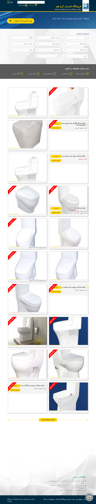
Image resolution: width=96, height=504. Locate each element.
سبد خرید (31, 5)
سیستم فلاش (83, 43)
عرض (85, 56)
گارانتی (30, 37)
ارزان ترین (32, 73)
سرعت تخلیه (83, 50)
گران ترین (16, 73)
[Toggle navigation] (8, 2)
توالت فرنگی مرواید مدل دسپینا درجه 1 (73, 156)
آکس (58, 56)
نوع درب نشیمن (55, 37)
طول (31, 50)
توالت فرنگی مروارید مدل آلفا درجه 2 (32, 385)
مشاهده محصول (56, 127)
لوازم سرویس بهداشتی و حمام (71, 18)
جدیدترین (66, 73)
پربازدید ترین (80, 73)
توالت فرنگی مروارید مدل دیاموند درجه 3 (72, 287)
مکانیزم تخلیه (55, 43)
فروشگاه (86, 18)
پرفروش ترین (47, 73)
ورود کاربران (21, 5)
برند (86, 37)
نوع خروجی (56, 50)
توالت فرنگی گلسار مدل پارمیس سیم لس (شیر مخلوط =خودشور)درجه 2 (68, 124)
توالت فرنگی (56, 18)
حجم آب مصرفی (27, 43)
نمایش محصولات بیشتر (48, 419)
